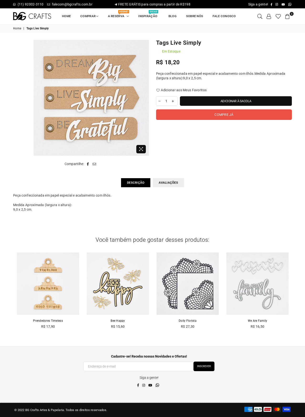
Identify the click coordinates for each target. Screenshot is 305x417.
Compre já (224, 115)
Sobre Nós (194, 16)
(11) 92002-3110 (30, 4)
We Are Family (257, 320)
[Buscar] (259, 16)
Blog (172, 16)
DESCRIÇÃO (135, 182)
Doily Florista (188, 320)
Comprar (88, 16)
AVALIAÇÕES (168, 182)
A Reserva (118, 14)
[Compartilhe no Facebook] (88, 164)
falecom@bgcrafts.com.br (71, 4)
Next (297, 293)
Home (66, 16)
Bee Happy (118, 320)
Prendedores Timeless (48, 320)
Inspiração (148, 14)
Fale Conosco (224, 16)
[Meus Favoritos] (278, 16)
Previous (8, 293)
